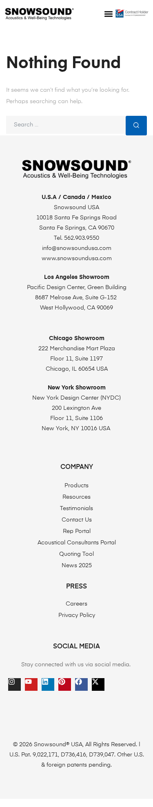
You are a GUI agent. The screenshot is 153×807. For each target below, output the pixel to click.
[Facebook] (81, 684)
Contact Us (77, 520)
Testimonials (76, 508)
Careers (76, 604)
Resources (76, 497)
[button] (108, 13)
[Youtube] (31, 684)
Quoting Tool (76, 554)
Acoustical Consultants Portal (77, 543)
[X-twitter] (98, 684)
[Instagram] (14, 684)
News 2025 (77, 565)
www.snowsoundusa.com (77, 258)
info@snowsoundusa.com (76, 248)
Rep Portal (77, 531)
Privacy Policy (76, 615)
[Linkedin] (48, 684)
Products (76, 486)
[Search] (136, 125)
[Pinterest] (64, 684)
